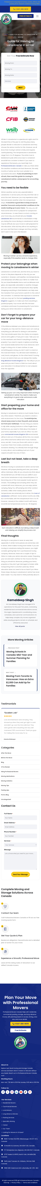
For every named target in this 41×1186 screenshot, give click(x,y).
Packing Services (8, 1118)
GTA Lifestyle (5, 767)
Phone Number (10, 832)
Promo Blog (5, 795)
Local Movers (7, 1110)
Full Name (8, 814)
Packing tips (5, 790)
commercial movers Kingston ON (16, 434)
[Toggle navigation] (37, 16)
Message (7, 850)
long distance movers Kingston (12, 361)
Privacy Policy (16, 1183)
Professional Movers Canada (11, 166)
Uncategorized (6, 799)
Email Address (10, 823)
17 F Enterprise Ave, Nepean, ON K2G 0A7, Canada (21, 1150)
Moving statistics (6, 781)
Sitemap (6, 1183)
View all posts (20, 626)
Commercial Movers (10, 1106)
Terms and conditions (30, 1183)
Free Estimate (25, 16)
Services (7, 841)
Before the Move (6, 758)
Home (6, 34)
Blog (2, 762)
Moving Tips (5, 785)
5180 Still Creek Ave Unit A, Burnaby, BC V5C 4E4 (21, 1168)
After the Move (6, 753)
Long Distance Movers (10, 1114)
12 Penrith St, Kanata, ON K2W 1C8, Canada (19, 1146)
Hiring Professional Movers (9, 772)
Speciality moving (9, 1121)
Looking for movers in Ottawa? (13, 1132)
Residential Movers (9, 1103)
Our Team (6, 1129)
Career (5, 1125)
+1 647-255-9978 (21, 9)
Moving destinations (7, 776)
